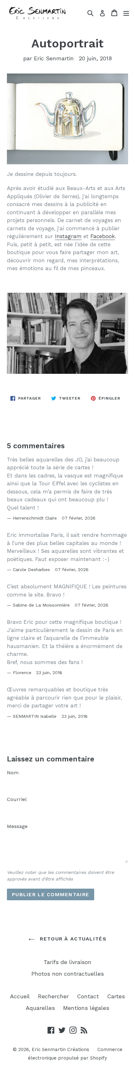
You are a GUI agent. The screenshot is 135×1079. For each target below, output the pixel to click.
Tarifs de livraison (67, 962)
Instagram (68, 236)
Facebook (102, 236)
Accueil (20, 996)
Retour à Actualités (72, 939)
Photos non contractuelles (67, 973)
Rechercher (53, 996)
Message (17, 826)
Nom (13, 773)
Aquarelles (40, 1008)
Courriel (17, 799)
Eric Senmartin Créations (60, 1049)
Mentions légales (86, 1008)
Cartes (116, 996)
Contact (88, 996)
